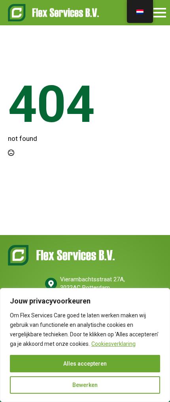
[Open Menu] (159, 12)
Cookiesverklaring (113, 344)
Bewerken (85, 385)
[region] (85, 345)
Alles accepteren (85, 363)
